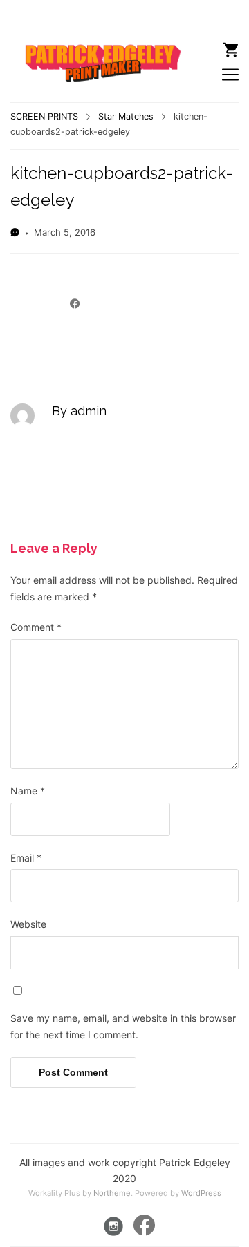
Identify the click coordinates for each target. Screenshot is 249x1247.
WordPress (201, 1193)
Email (26, 858)
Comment (36, 627)
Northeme (112, 1193)
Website (28, 924)
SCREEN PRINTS (44, 116)
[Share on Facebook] (75, 304)
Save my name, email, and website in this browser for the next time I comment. (123, 1026)
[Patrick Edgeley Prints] (96, 51)
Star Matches (126, 116)
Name (27, 791)
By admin (79, 410)
